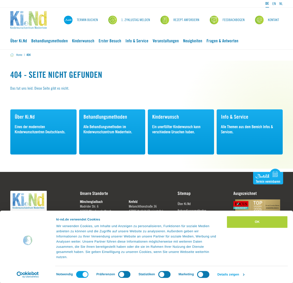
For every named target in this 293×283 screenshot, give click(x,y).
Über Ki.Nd (184, 204)
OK (257, 222)
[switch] (124, 274)
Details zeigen (228, 274)
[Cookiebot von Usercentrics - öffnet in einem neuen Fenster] (28, 274)
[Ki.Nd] (28, 20)
